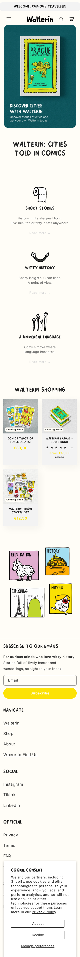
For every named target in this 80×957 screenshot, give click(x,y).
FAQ (7, 856)
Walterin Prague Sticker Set (20, 510)
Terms (9, 845)
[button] (9, 19)
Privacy (10, 835)
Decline (38, 935)
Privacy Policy (44, 912)
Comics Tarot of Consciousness (21, 440)
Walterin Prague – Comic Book (59, 440)
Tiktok (9, 794)
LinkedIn (11, 805)
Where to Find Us (20, 754)
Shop (8, 733)
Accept (38, 923)
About (9, 744)
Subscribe (40, 693)
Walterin (11, 723)
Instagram (13, 784)
